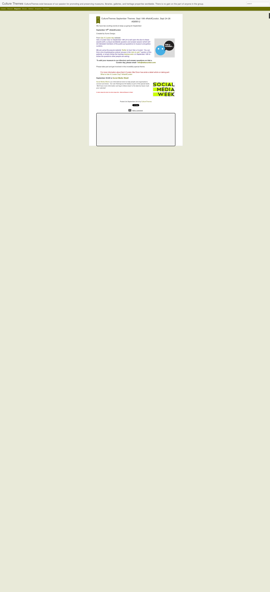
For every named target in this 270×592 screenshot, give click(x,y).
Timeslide (46, 9)
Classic (3, 9)
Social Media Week (120, 78)
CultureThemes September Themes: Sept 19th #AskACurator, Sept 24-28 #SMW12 (135, 20)
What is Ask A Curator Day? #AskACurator (116, 74)
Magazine (17, 9)
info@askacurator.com (147, 62)
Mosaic (24, 9)
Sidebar (31, 9)
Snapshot (38, 9)
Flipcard (10, 9)
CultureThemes (146, 101)
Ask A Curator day (107, 37)
